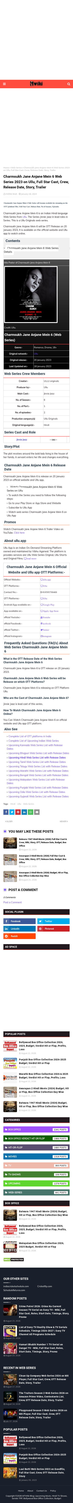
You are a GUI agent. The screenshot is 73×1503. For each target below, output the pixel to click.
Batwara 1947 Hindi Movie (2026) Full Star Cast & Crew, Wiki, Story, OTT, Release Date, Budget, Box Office (43, 842)
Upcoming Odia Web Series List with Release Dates (36, 792)
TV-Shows (33, 1174)
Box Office (33, 1129)
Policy (53, 1490)
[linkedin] (19, 929)
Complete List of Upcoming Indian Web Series (33, 740)
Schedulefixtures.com (14, 1290)
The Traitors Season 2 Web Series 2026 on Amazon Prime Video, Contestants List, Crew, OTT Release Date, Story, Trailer (43, 1397)
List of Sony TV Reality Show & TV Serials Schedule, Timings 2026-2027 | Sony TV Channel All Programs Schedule (43, 1331)
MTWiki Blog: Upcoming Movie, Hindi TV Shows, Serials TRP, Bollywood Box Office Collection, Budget (39, 1497)
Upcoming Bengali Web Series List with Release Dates (38, 775)
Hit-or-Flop (33, 1147)
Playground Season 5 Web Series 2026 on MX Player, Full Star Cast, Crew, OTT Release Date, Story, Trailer (43, 1414)
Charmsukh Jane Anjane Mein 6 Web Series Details (31, 250)
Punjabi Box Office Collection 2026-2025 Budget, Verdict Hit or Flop (42, 1061)
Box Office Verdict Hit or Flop (33, 1138)
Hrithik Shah (11, 194)
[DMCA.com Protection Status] (13, 1260)
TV (33, 1165)
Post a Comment (12, 902)
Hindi (12, 804)
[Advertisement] (36, 39)
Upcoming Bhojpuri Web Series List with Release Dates (38, 753)
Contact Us (41, 1490)
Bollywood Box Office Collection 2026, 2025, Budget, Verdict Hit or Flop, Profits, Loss (42, 1046)
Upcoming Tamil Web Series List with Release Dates (37, 762)
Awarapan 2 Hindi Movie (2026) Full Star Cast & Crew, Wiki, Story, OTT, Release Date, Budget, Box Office (42, 859)
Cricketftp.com (44, 1286)
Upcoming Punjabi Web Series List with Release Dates (38, 787)
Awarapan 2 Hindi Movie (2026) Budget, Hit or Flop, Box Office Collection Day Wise (43, 874)
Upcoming (33, 1183)
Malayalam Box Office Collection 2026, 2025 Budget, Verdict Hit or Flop (41, 1245)
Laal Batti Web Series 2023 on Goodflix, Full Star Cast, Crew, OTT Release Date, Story (42, 1473)
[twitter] (53, 921)
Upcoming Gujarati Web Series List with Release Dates (38, 796)
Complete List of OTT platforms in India (29, 736)
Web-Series (16, 167)
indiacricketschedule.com (16, 1286)
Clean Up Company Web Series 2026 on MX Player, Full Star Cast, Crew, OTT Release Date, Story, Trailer (44, 1379)
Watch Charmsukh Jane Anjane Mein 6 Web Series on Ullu (34, 488)
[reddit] (19, 936)
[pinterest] (53, 929)
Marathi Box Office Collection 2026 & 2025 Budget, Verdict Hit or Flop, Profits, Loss (43, 1076)
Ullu (25, 216)
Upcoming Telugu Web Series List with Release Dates (37, 766)
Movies (33, 1156)
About (30, 1490)
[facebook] (19, 921)
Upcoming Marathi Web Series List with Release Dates (38, 770)
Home (6, 167)
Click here (19, 532)
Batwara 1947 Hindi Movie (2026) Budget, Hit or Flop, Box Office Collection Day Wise (43, 1104)
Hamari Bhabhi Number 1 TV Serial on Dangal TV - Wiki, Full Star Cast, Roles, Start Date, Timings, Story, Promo (41, 1348)
